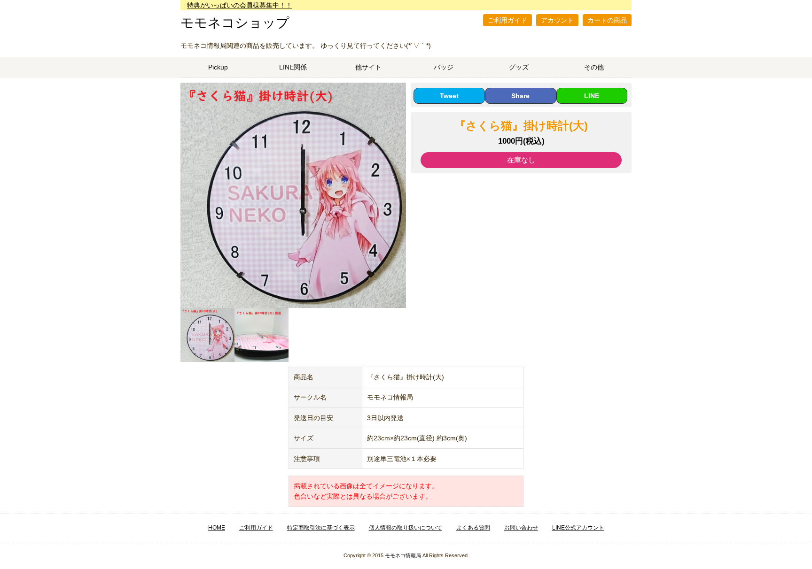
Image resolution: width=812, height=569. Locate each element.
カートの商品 (607, 20)
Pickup (218, 67)
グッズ (519, 67)
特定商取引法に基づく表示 (321, 527)
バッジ (443, 67)
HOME (216, 527)
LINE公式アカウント (578, 527)
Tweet (449, 96)
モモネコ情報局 (403, 555)
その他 (594, 67)
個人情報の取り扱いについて (405, 527)
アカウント (557, 20)
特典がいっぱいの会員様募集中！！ (239, 5)
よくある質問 (473, 527)
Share (520, 96)
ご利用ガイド (507, 20)
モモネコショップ (234, 22)
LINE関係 (293, 67)
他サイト (368, 67)
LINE (591, 96)
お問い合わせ (521, 527)
